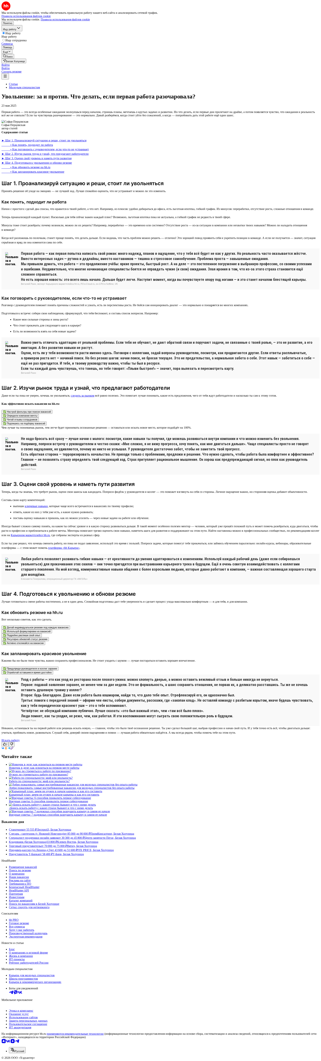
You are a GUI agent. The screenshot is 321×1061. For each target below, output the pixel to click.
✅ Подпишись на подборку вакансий (24, 423)
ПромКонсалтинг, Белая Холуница (112, 833)
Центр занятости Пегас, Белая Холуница (110, 837)
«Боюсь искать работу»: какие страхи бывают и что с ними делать (51, 808)
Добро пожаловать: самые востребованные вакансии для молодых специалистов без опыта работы (71, 787)
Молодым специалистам (24, 87)
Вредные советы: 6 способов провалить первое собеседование (48, 801)
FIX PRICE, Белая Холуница (95, 850)
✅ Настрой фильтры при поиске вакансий (27, 411)
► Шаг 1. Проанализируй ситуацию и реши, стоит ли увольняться (43, 140)
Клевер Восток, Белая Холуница (77, 841)
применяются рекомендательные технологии (75, 1033)
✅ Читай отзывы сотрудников (20, 419)
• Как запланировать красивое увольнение (32, 171)
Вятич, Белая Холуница (82, 846)
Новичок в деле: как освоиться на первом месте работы (44, 767)
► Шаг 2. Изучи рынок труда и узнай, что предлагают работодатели (45, 153)
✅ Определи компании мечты (20, 415)
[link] (7, 56)
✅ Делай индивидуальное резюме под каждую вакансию (36, 627)
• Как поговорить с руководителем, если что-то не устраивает (45, 149)
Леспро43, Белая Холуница (54, 829)
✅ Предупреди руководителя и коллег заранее (30, 668)
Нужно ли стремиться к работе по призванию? (38, 774)
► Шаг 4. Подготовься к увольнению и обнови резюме (36, 162)
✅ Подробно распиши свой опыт (21, 635)
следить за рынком (82, 395)
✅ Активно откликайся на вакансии (23, 643)
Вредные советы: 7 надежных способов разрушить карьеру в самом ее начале (58, 814)
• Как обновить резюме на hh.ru (25, 167)
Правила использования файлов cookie (65, 19)
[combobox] (17, 1050)
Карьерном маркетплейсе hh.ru (30, 535)
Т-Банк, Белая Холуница (68, 854)
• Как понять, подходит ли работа (27, 144)
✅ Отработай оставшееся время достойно (27, 672)
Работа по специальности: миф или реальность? (39, 781)
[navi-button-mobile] (5, 76)
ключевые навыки (36, 506)
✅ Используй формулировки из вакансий (27, 631)
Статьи (13, 84)
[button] (5, 64)
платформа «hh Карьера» (64, 547)
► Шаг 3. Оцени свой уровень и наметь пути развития (36, 158)
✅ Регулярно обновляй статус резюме (25, 639)
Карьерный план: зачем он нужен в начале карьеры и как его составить (54, 794)
